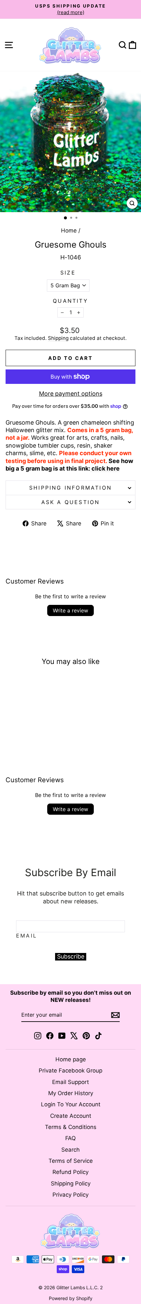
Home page (70, 1059)
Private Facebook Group (70, 1070)
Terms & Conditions (70, 1127)
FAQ (70, 1138)
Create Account (70, 1116)
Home (69, 230)
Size (68, 272)
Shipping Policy (71, 1183)
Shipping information (70, 487)
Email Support (70, 1082)
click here (105, 468)
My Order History (70, 1093)
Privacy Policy (70, 1194)
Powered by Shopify (70, 1298)
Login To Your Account (70, 1104)
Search (70, 1149)
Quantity (70, 301)
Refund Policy (70, 1172)
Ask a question (70, 502)
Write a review (70, 610)
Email (26, 935)
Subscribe (70, 956)
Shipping (58, 338)
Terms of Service (71, 1161)
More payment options (70, 393)
